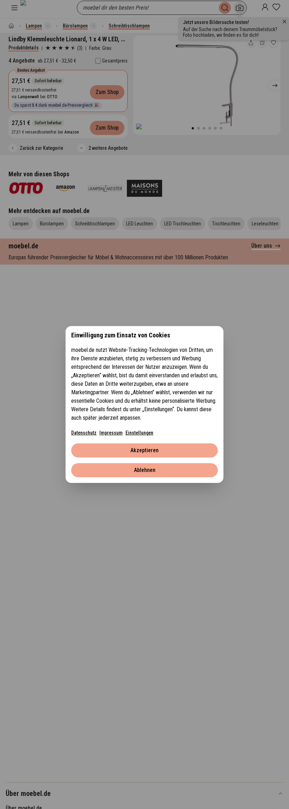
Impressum (111, 433)
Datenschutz (84, 433)
